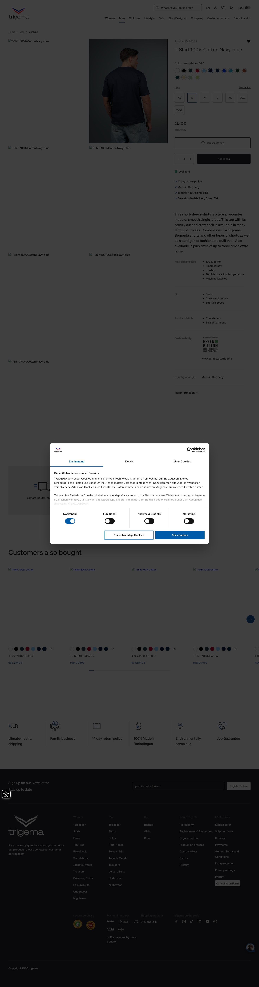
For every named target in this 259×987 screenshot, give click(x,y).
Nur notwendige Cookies (129, 535)
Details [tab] (129, 461)
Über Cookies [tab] (182, 461)
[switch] (110, 521)
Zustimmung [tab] (77, 461)
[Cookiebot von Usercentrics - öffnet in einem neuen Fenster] (189, 450)
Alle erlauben (180, 535)
